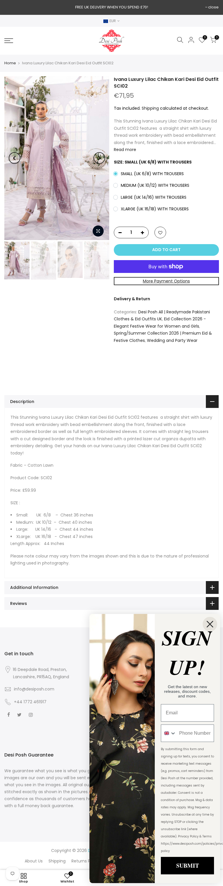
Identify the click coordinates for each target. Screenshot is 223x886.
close (213, 7)
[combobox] (168, 733)
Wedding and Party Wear (172, 340)
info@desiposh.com (34, 689)
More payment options (166, 281)
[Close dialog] (210, 624)
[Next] (99, 158)
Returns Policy (85, 861)
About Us (34, 861)
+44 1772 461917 (30, 702)
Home (10, 63)
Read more (125, 149)
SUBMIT (187, 865)
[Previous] (14, 158)
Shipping (150, 108)
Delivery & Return (132, 299)
